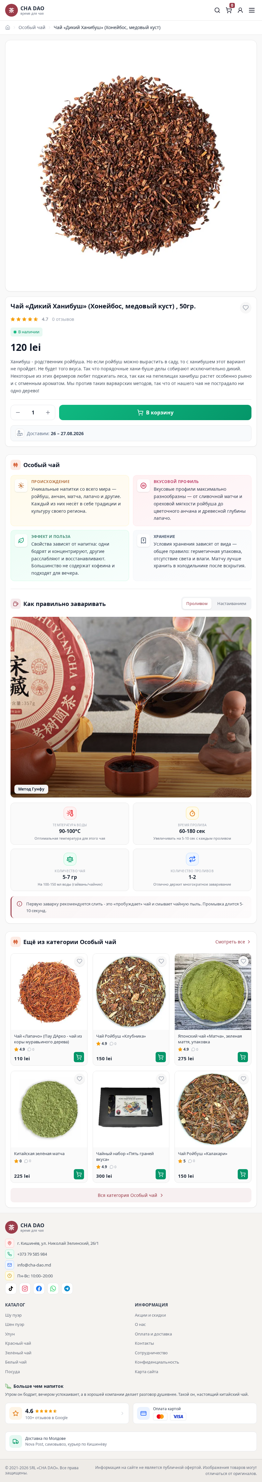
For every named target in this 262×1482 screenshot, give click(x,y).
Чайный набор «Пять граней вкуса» (125, 1156)
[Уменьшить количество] (18, 412)
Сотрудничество (151, 1353)
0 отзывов (63, 319)
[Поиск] (217, 10)
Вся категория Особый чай (127, 1195)
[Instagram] (25, 1288)
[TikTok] (11, 1288)
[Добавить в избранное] (245, 308)
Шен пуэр (14, 1324)
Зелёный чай (18, 1353)
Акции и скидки (150, 1315)
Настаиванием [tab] (231, 603)
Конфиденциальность (157, 1362)
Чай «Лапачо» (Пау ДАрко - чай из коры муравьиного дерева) (48, 1039)
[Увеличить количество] (48, 412)
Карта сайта (146, 1371)
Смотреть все (230, 942)
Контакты (144, 1343)
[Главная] (7, 27)
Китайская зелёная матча (39, 1153)
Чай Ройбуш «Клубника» (121, 1036)
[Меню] (252, 10)
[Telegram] (67, 1288)
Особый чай (32, 27)
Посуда (12, 1371)
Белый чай (16, 1362)
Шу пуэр (13, 1315)
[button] (240, 10)
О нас (140, 1324)
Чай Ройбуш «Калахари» (202, 1153)
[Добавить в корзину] (79, 1057)
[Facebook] (39, 1288)
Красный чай (18, 1343)
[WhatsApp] (53, 1288)
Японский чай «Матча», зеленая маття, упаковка (210, 1039)
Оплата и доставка (153, 1334)
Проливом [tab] (197, 603)
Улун (10, 1334)
